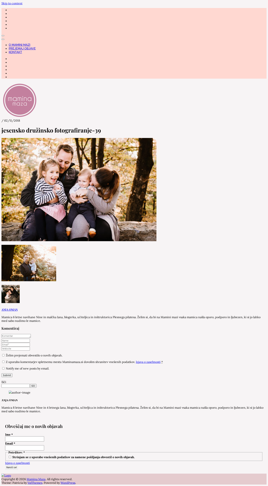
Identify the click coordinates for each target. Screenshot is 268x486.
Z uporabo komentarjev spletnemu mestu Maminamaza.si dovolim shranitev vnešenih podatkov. (84, 362)
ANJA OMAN (9, 309)
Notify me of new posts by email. (27, 368)
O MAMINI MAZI (19, 45)
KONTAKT (15, 52)
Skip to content (11, 3)
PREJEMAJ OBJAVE (22, 48)
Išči (3, 382)
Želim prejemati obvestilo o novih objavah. (34, 355)
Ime (9, 434)
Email (10, 443)
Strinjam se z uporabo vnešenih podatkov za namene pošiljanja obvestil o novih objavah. (73, 457)
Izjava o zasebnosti (148, 362)
